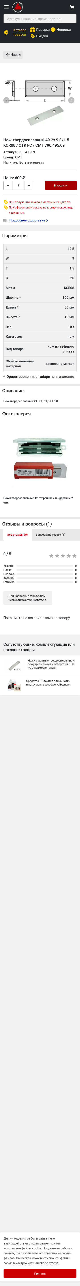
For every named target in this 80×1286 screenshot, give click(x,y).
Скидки (42, 36)
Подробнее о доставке (27, 220)
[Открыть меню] (6, 7)
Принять (40, 1273)
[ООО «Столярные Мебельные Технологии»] (17, 11)
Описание (13, 390)
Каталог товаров (19, 32)
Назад (15, 55)
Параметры (15, 235)
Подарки (43, 30)
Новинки (64, 30)
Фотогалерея (16, 413)
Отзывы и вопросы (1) (27, 524)
